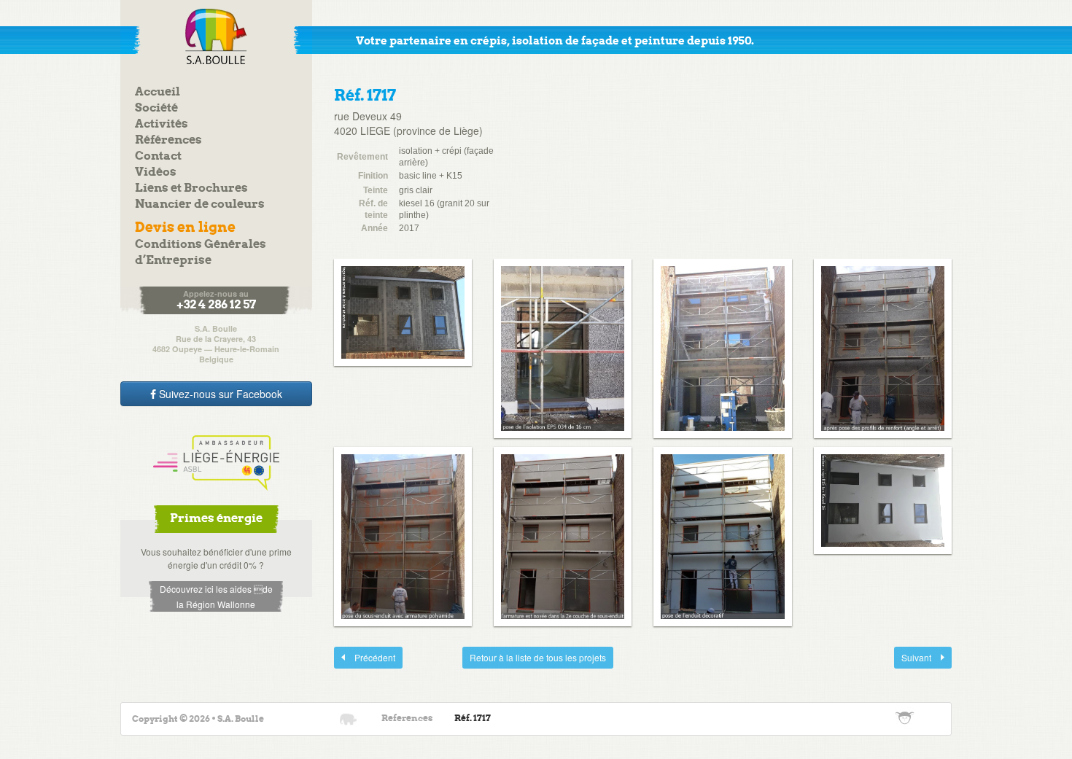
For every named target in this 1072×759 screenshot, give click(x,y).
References (406, 718)
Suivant (913, 657)
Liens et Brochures (191, 188)
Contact (158, 156)
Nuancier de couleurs (200, 204)
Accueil (157, 92)
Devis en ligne (185, 228)
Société (156, 108)
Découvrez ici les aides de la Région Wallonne (216, 596)
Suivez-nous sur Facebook (219, 393)
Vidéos (155, 172)
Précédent (364, 657)
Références (168, 140)
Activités (161, 124)
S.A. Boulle (216, 36)
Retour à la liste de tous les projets (538, 657)
